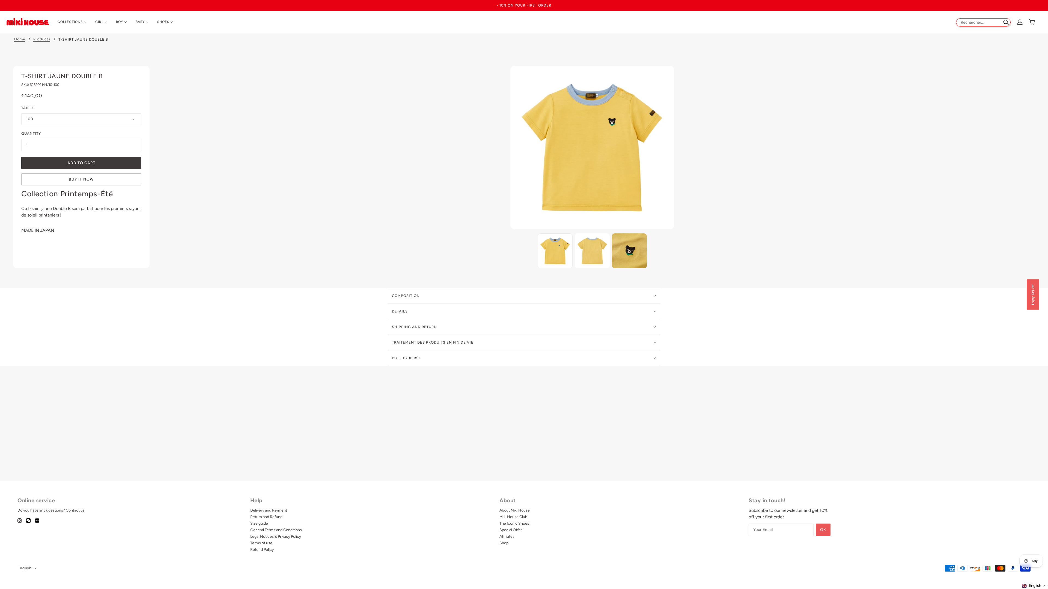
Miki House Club (513, 517)
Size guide (259, 523)
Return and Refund (266, 517)
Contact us (75, 510)
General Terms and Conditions (276, 530)
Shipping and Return (414, 327)
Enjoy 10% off (1033, 294)
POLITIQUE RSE (406, 358)
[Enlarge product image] (592, 147)
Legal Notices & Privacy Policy (275, 536)
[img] (19, 520)
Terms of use (261, 543)
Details (400, 311)
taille (27, 108)
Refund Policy (262, 549)
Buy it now (81, 179)
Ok (823, 529)
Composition (406, 296)
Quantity (31, 133)
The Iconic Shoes (514, 523)
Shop (503, 543)
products (41, 39)
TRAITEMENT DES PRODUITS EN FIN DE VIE (433, 342)
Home (19, 39)
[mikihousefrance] (27, 21)
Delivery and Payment (268, 510)
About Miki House (514, 510)
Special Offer (510, 530)
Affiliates (506, 536)
